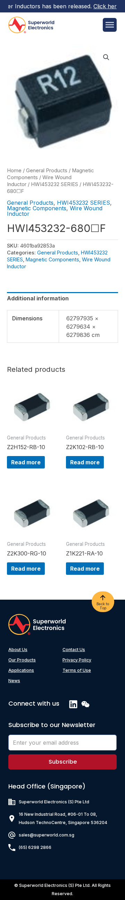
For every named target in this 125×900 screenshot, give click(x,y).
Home (14, 170)
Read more (26, 462)
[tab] (62, 298)
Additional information (38, 298)
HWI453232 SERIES (54, 184)
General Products (46, 170)
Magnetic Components (36, 208)
